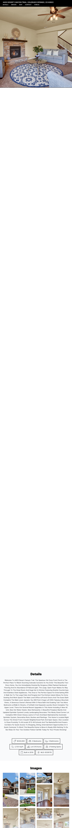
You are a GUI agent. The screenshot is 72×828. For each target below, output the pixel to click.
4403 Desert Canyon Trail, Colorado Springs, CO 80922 (28, 2)
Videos (36, 4)
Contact (28, 4)
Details (5, 4)
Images (13, 4)
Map (20, 4)
